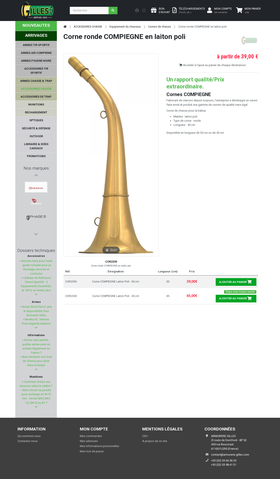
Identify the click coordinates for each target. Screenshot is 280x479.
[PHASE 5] (36, 204)
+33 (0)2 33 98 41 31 (223, 464)
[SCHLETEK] (36, 215)
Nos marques (36, 168)
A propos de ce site (154, 441)
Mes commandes (91, 436)
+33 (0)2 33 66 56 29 (223, 460)
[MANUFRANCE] (36, 225)
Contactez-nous (28, 441)
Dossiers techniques (36, 250)
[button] (36, 294)
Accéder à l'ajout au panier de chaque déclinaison (214, 65)
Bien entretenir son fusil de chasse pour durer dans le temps (37, 361)
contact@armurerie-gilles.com (230, 454)
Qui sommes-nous (29, 436)
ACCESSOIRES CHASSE (88, 26)
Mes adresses (89, 441)
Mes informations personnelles (99, 446)
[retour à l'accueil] (64, 26)
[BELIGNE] (36, 183)
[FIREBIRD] (36, 194)
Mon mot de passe (92, 451)
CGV (145, 436)
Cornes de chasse (159, 26)
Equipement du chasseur (125, 26)
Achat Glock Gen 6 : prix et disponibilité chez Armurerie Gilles (36, 311)
